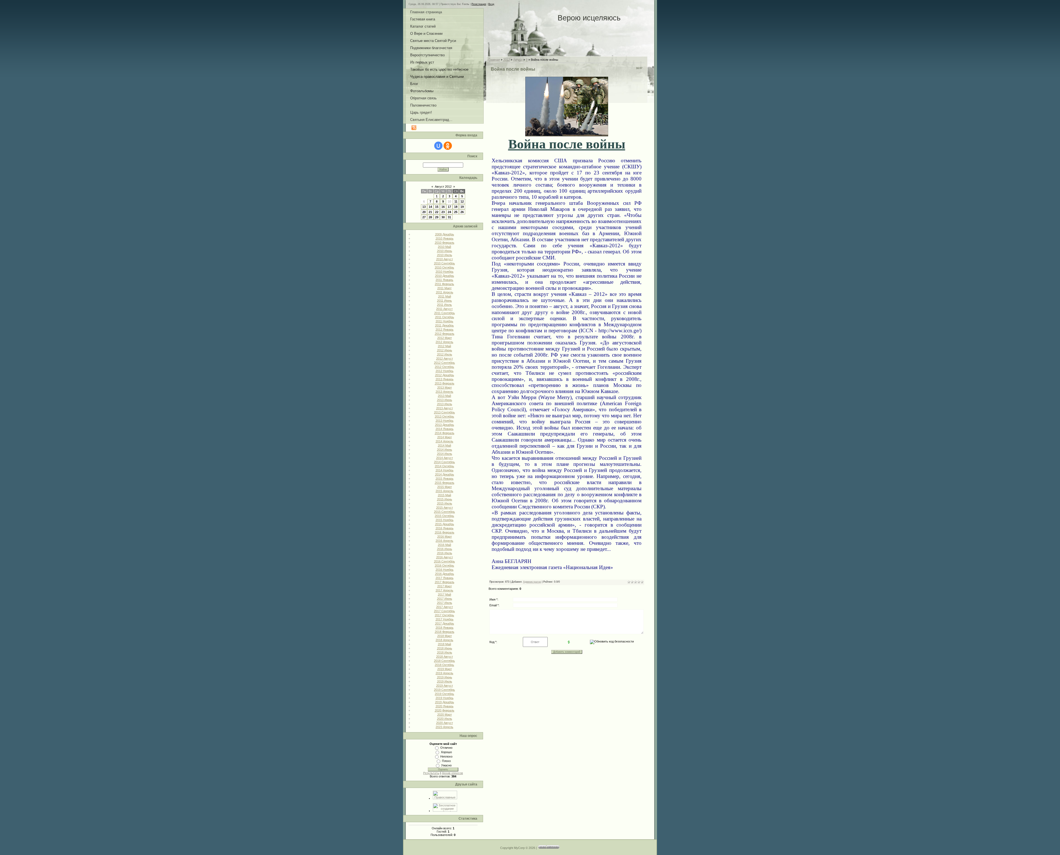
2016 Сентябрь (444, 561)
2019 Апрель (444, 673)
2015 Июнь (444, 499)
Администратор (532, 581)
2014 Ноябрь (445, 470)
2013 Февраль (444, 383)
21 (430, 212)
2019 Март (444, 669)
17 (449, 206)
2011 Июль (444, 304)
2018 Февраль (444, 631)
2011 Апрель (444, 292)
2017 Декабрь (444, 623)
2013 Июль (444, 404)
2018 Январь (445, 627)
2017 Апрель (444, 590)
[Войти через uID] (438, 146)
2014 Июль (444, 453)
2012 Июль (444, 354)
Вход (491, 4)
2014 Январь (445, 429)
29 (436, 217)
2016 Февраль (444, 532)
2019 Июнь (444, 677)
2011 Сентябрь (444, 313)
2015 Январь (445, 478)
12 (462, 201)
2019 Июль (444, 681)
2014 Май (444, 445)
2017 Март (444, 586)
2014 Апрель (444, 441)
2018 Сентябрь (444, 660)
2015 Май (444, 495)
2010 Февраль (444, 242)
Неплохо (446, 756)
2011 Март (444, 288)
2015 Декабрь (444, 524)
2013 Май (444, 395)
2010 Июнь (444, 251)
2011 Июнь (444, 300)
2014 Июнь (444, 449)
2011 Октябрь (444, 317)
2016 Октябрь (444, 565)
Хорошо (446, 752)
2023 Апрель (444, 727)
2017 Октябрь (444, 615)
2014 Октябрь (444, 466)
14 (430, 206)
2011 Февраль (444, 284)
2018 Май (444, 644)
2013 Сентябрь (444, 412)
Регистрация (478, 4)
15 (436, 206)
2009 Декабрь (444, 234)
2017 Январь (445, 578)
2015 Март (444, 486)
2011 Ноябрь (444, 321)
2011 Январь (444, 280)
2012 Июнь (444, 350)
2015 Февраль (444, 482)
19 (462, 206)
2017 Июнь (444, 598)
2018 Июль (444, 652)
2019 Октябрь (444, 693)
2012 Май (444, 346)
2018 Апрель (444, 640)
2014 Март (444, 437)
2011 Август (444, 308)
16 (443, 206)
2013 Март (444, 387)
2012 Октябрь (444, 366)
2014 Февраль (444, 433)
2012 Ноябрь (445, 371)
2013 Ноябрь (445, 420)
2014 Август (444, 458)
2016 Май (444, 544)
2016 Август (444, 557)
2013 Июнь (444, 400)
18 (455, 206)
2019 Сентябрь (444, 689)
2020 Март (444, 714)
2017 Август (444, 607)
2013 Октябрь (444, 416)
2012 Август (444, 358)
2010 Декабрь (444, 275)
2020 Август (444, 722)
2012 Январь (445, 329)
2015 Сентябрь (444, 511)
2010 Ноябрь (445, 271)
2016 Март (444, 536)
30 (443, 217)
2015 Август (444, 507)
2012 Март (444, 337)
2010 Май (444, 246)
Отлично (446, 747)
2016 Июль (444, 553)
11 (455, 201)
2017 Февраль (444, 582)
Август (518, 59)
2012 (506, 59)
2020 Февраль (444, 710)
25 (455, 212)
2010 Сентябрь (444, 263)
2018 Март (444, 636)
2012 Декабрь (444, 375)
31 (449, 217)
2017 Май (444, 594)
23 (443, 212)
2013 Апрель (444, 391)
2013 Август (444, 408)
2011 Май (444, 296)
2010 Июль (444, 255)
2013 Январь (445, 379)
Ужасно (446, 765)
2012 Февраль (444, 333)
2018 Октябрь (444, 665)
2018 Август (444, 656)
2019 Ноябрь (445, 698)
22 (436, 212)
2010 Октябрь (444, 267)
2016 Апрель (444, 540)
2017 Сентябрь (444, 611)
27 (424, 217)
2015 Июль (444, 503)
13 (424, 206)
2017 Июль (444, 602)
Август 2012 (443, 186)
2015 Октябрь (444, 515)
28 (430, 217)
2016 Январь (445, 528)
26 (462, 212)
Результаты (431, 773)
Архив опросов (452, 773)
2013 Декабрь (444, 424)
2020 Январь (445, 706)
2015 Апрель (444, 491)
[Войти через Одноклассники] (448, 146)
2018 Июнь (444, 648)
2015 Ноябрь (445, 520)
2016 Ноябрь (445, 569)
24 (449, 212)
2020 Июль (444, 718)
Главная (494, 59)
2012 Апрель (444, 342)
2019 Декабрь (444, 702)
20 (424, 212)
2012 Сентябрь (444, 362)
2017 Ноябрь (445, 619)
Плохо (446, 761)
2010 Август (444, 259)
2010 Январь (445, 238)
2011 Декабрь (444, 325)
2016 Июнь (444, 549)
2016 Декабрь (444, 573)
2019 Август (444, 685)
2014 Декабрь (444, 474)
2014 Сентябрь (444, 462)
